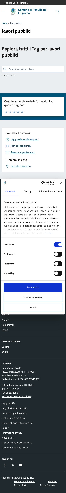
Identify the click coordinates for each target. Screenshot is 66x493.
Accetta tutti (33, 287)
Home (4, 23)
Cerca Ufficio (20, 485)
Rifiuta (33, 307)
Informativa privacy (12, 433)
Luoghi (5, 347)
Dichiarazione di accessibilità (17, 442)
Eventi (5, 351)
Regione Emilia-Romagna (16, 2)
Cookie (5, 428)
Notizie (5, 320)
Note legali (7, 437)
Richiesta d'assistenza (13, 418)
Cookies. (48, 233)
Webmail (52, 481)
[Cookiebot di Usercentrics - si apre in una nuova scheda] (41, 183)
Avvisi (5, 330)
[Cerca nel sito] (57, 11)
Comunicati (8, 325)
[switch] (58, 254)
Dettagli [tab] (28, 191)
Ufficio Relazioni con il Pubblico (18, 385)
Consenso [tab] (10, 191)
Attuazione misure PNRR (15, 447)
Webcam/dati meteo (24, 481)
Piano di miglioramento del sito (18, 477)
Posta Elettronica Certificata (16, 396)
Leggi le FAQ (8, 403)
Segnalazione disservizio (14, 408)
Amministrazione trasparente (17, 423)
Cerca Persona (47, 485)
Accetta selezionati (33, 297)
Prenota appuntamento (14, 413)
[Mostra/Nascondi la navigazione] (3, 11)
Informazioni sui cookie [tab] (50, 191)
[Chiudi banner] (61, 183)
